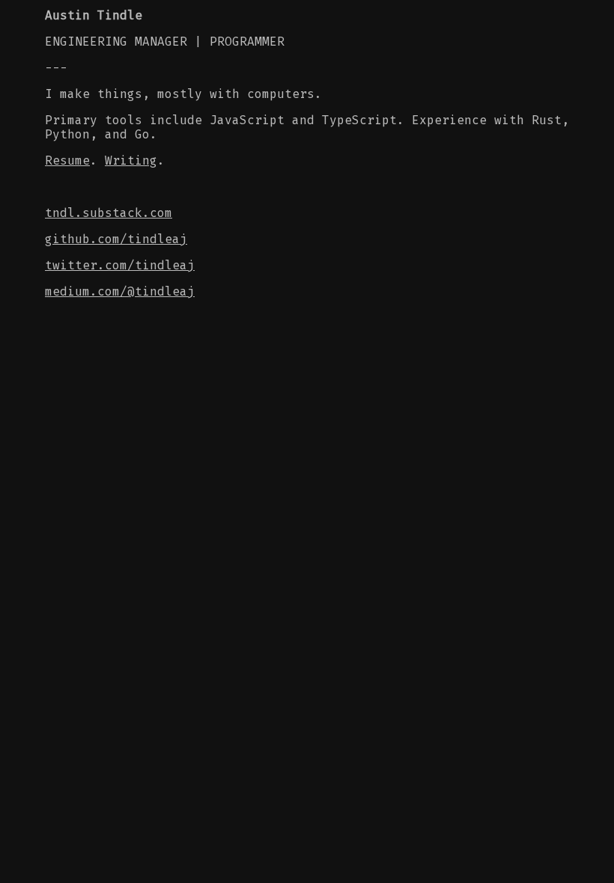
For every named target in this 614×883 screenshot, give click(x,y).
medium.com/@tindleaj (120, 291)
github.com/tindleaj (116, 239)
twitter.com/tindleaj (120, 265)
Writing (131, 160)
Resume (67, 160)
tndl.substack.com (108, 213)
